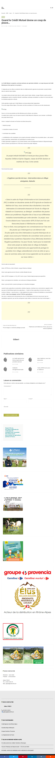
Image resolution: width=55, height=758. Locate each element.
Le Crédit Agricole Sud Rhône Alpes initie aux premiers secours (18, 360)
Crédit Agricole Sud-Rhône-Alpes (9, 724)
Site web (6, 406)
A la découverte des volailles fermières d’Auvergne (14, 743)
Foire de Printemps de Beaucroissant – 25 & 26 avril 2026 (15, 747)
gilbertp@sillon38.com (8, 712)
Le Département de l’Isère (8, 735)
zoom (3, 17)
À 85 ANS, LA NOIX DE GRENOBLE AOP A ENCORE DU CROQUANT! (18, 750)
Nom (5, 399)
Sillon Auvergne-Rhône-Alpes (12, 739)
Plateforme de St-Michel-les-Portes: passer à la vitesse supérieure (40, 327)
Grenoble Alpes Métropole (8, 728)
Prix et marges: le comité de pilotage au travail (14, 327)
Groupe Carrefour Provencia (8, 731)
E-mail (31, 399)
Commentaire (7, 386)
